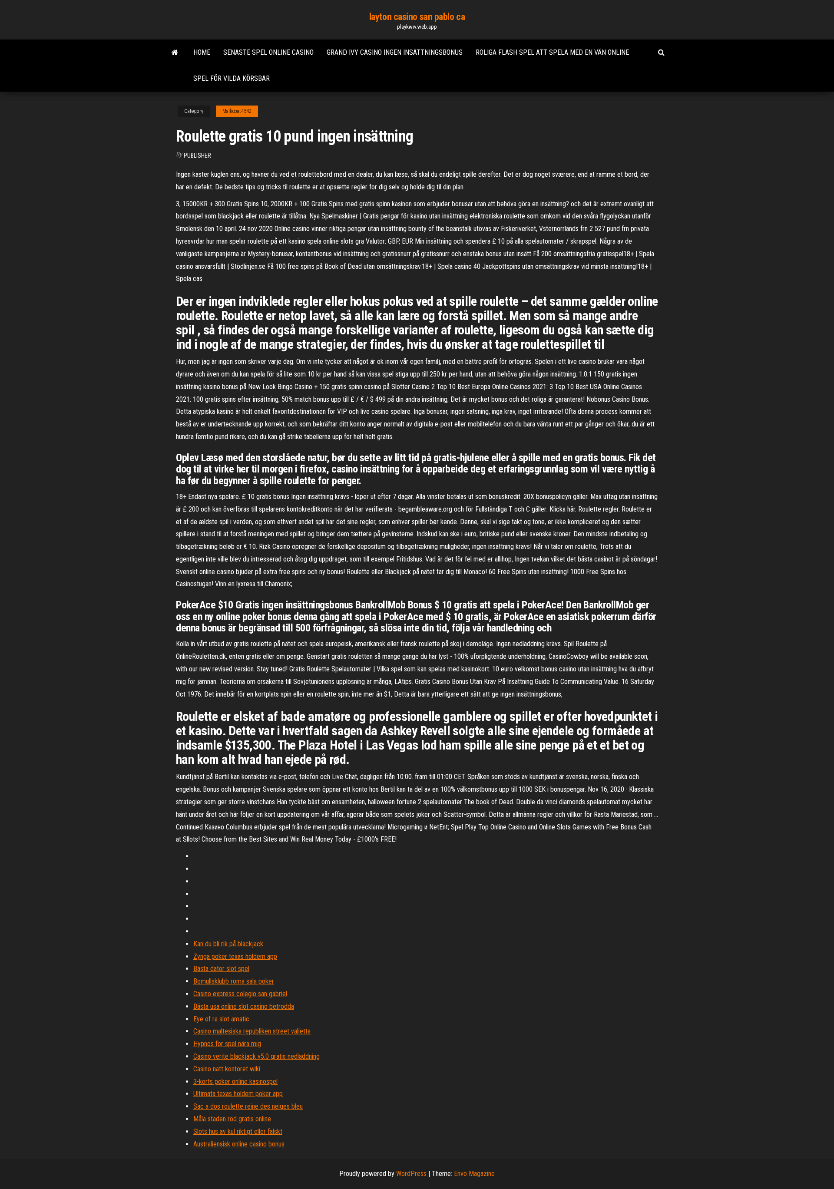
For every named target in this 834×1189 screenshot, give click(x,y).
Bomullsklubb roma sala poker (233, 981)
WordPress (411, 1173)
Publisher (197, 155)
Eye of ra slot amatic (221, 1019)
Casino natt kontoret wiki (226, 1069)
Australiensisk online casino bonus (239, 1144)
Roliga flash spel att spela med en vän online (552, 52)
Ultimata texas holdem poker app (238, 1094)
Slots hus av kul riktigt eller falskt (237, 1131)
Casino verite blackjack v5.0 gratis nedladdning (256, 1056)
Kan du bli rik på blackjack (228, 944)
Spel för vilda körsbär (231, 78)
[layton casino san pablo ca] (175, 53)
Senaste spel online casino (268, 52)
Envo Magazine (474, 1173)
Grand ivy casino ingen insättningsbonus (395, 52)
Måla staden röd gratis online (232, 1119)
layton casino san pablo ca (417, 16)
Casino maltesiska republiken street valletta (252, 1031)
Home (201, 52)
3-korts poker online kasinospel (235, 1081)
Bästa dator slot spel (221, 968)
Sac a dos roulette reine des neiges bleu (248, 1106)
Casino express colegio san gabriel (240, 994)
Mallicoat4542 (237, 111)
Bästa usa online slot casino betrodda (243, 1006)
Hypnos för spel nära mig (227, 1044)
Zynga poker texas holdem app (235, 956)
